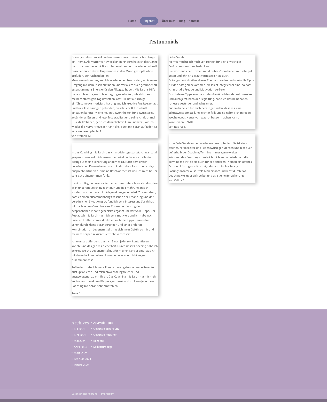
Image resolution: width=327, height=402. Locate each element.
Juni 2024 (80, 335)
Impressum (107, 393)
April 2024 (80, 347)
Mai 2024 (79, 341)
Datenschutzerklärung (84, 393)
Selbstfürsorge (102, 347)
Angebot (149, 21)
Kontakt (194, 21)
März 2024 (80, 353)
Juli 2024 (79, 329)
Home (132, 21)
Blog (182, 21)
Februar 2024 (82, 359)
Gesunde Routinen (105, 335)
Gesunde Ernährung (106, 329)
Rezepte (98, 341)
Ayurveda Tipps (103, 323)
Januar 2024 (81, 365)
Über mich (168, 21)
